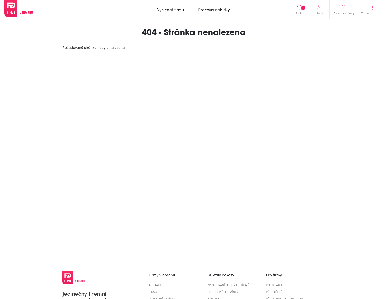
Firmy (153, 292)
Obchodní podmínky (222, 292)
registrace (274, 285)
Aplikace (155, 285)
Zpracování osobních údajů (228, 285)
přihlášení (274, 292)
